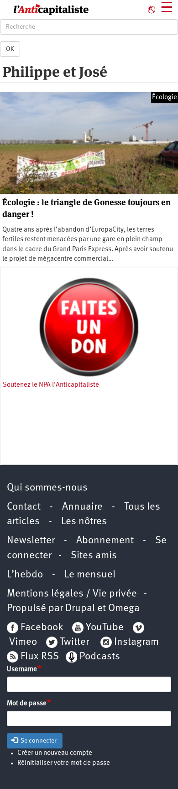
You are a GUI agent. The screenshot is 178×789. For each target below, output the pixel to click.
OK (10, 49)
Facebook (40, 627)
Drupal (80, 608)
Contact (24, 507)
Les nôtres (84, 521)
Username (22, 669)
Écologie (164, 97)
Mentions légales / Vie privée (72, 594)
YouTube (104, 627)
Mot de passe (27, 703)
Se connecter (38, 741)
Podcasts (99, 657)
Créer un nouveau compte (54, 753)
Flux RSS (40, 657)
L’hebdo (25, 575)
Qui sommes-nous (47, 488)
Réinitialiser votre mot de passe (63, 763)
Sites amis (94, 556)
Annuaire (82, 507)
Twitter (74, 642)
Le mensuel (89, 575)
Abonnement (105, 541)
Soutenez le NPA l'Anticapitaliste (51, 385)
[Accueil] (44, 9)
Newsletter (31, 541)
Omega (124, 608)
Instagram (136, 642)
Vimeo (23, 642)
